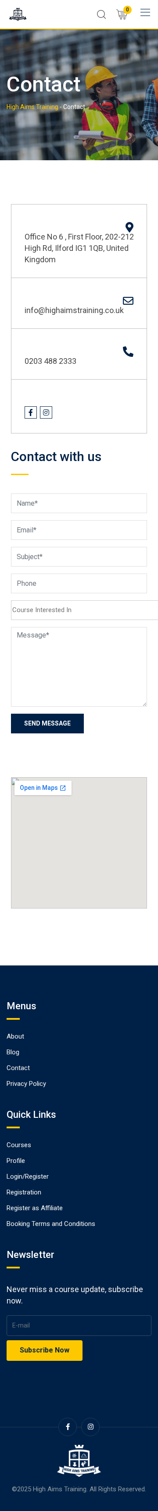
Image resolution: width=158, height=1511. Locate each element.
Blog (13, 1052)
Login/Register (28, 1176)
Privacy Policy (26, 1084)
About (15, 1036)
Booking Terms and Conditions (51, 1224)
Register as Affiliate (35, 1208)
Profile (16, 1161)
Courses (19, 1145)
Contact (18, 1068)
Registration (24, 1192)
